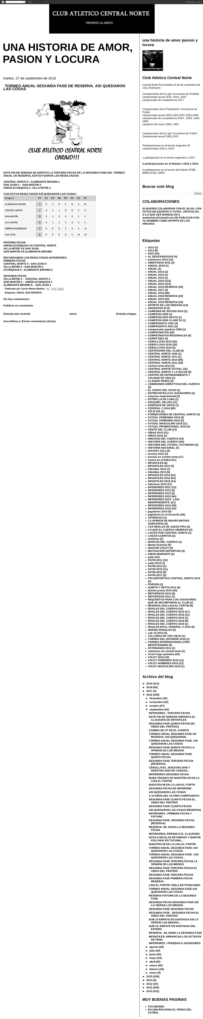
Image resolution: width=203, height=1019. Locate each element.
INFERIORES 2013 (159, 493)
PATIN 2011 (155, 560)
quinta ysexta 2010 (160, 590)
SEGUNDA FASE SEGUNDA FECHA (171, 909)
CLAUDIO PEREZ (159, 381)
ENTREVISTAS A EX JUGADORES (169, 393)
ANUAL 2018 (156, 293)
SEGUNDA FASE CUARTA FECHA (170, 806)
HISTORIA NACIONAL (161, 447)
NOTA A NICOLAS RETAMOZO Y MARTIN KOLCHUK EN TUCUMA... (175, 839)
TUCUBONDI (156, 1006)
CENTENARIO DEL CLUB (164, 350)
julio (152, 950)
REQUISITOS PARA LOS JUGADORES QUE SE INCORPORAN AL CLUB (172, 601)
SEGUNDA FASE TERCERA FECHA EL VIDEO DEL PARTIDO (173, 869)
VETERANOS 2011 (159, 648)
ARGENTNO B (157, 308)
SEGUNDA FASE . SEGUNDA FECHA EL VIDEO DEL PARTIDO (174, 914)
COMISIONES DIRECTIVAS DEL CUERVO (174, 384)
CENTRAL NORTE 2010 (163, 359)
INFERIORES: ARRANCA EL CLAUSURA (174, 833)
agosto (154, 946)
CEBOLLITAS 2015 (160, 341)
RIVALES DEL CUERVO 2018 (166, 620)
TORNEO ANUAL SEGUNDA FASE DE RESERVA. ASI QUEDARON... (172, 735)
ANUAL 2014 (156, 277)
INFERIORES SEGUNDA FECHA (169, 774)
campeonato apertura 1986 (165, 329)
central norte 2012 (159, 365)
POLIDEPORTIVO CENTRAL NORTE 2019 (174, 578)
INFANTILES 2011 (159, 466)
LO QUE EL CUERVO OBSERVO (168, 529)
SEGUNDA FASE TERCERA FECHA (171, 874)
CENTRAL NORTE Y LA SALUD (167, 371)
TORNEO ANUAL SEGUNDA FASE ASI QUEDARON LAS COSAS (173, 890)
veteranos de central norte (164, 651)
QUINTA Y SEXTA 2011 (162, 587)
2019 (149, 683)
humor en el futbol (159, 459)
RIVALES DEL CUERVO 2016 (166, 617)
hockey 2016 (156, 453)
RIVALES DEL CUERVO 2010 (166, 611)
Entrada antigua (126, 313)
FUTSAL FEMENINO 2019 (164, 420)
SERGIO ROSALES (160, 629)
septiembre (156, 709)
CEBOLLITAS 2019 (160, 347)
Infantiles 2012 (157, 469)
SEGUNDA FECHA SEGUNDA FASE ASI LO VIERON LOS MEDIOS (174, 904)
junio (152, 954)
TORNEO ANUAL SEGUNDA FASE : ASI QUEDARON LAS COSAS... (173, 856)
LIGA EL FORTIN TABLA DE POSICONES (174, 885)
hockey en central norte (163, 456)
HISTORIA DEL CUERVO (163, 441)
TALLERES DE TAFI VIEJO (164, 635)
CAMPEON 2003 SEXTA (163, 317)
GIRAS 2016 (155, 435)
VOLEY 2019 (156, 657)
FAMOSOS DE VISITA (161, 405)
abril (152, 961)
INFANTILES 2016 (159, 478)
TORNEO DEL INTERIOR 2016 (167, 639)
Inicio (73, 313)
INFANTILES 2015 (159, 475)
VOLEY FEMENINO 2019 (163, 660)
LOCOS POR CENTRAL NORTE (168, 532)
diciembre (156, 698)
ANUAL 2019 (156, 299)
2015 (151, 253)
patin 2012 (154, 563)
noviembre (156, 702)
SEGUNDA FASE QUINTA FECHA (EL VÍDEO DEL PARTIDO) (172, 725)
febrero (154, 969)
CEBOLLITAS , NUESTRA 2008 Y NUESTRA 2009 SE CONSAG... (169, 769)
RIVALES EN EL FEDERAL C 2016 (169, 626)
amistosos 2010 (158, 259)
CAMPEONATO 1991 (161, 323)
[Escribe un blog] (54, 289)
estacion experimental (162, 396)
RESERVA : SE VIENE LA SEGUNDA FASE (175, 932)
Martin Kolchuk (157, 544)
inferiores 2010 (157, 484)
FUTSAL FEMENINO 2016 (164, 417)
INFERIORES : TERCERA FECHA (169, 713)
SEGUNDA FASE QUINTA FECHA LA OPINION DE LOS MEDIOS (171, 749)
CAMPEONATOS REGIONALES (167, 335)
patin (151, 557)
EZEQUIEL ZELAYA (160, 402)
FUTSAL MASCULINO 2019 (165, 423)
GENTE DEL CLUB (159, 429)
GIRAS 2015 (155, 432)
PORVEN (153, 584)
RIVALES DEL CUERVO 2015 (166, 614)
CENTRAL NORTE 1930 (163, 353)
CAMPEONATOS (158, 332)
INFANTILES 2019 (159, 481)
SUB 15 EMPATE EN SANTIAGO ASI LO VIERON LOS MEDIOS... (173, 921)
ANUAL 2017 (156, 289)
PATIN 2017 (155, 575)
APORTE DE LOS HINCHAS (165, 305)
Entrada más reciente (16, 313)
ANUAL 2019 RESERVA (163, 302)
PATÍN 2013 (155, 566)
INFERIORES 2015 (159, 496)
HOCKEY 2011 (157, 450)
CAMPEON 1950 (158, 314)
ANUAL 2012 (156, 271)
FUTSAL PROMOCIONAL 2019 (167, 426)
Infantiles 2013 (157, 472)
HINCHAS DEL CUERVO (163, 438)
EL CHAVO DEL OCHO (162, 390)
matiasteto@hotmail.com (158, 217)
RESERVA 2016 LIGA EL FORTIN (168, 605)
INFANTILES (156, 462)
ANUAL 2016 (156, 283)
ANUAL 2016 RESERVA (29, 292)
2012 (151, 247)
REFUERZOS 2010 (159, 593)
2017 (149, 691)
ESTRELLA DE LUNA (161, 399)
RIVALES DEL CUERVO (163, 608)
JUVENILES (155, 517)
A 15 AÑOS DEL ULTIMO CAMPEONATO (174, 795)
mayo (153, 958)
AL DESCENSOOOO (160, 256)
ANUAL (152, 268)
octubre (154, 705)
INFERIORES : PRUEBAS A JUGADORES (175, 943)
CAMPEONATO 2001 (161, 326)
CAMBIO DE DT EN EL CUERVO (169, 730)
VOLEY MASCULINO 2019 (164, 666)
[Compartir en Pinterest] (62, 289)
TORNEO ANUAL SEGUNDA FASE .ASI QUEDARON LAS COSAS (173, 742)
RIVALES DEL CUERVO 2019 (166, 623)
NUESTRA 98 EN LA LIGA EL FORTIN (172, 844)
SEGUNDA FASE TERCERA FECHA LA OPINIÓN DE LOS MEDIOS (173, 863)
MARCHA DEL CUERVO (163, 541)
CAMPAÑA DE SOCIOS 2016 (166, 311)
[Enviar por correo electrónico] (52, 289)
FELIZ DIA (154, 411)
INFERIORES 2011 (159, 487)
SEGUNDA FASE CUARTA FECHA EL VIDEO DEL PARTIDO (172, 801)
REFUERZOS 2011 (159, 596)
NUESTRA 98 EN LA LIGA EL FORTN (172, 784)
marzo (153, 965)
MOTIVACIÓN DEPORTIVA (164, 551)
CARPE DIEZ (156, 338)
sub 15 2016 (155, 632)
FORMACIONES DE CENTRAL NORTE (172, 414)
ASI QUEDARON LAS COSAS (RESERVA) (175, 809)
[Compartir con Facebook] (60, 289)
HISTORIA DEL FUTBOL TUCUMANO (171, 444)
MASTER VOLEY (158, 547)
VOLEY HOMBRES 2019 (163, 663)
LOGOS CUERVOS (160, 535)
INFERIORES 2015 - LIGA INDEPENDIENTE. (163, 501)
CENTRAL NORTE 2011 (162, 362)
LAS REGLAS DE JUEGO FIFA (167, 526)
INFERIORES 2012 (159, 490)
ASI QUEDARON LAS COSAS (167, 792)
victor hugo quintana (161, 654)
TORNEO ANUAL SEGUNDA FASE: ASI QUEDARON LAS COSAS (173, 849)
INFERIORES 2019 (159, 508)
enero (153, 972)
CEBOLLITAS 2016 (160, 344)
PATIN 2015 (155, 569)
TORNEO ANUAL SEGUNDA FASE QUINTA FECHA (170, 756)
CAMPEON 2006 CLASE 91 (165, 320)
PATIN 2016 (155, 572)
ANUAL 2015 (156, 280)
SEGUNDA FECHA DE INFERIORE (170, 788)
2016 (149, 694)
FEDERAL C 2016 (159, 408)
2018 (149, 687)
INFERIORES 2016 (159, 505)
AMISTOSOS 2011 (159, 262)
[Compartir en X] (57, 289)
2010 (149, 991)
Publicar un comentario (18, 305)
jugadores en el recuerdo (164, 514)
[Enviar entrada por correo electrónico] (47, 288)
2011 (149, 987)
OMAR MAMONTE (159, 554)
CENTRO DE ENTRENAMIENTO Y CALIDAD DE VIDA (169, 376)
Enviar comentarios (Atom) (39, 321)
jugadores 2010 (158, 511)
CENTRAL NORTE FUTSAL (165, 368)
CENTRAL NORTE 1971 (163, 356)
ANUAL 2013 (156, 274)
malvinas (153, 538)
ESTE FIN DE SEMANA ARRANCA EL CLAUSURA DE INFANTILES (172, 718)
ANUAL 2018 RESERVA (163, 296)
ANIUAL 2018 (156, 265)
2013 (151, 250)
